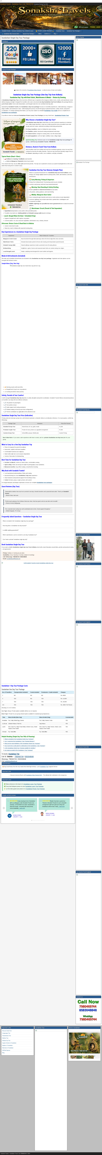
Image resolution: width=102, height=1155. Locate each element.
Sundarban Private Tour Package (35, 788)
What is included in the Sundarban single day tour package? (18, 521)
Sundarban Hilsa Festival (34, 90)
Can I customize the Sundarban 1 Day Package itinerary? (19, 741)
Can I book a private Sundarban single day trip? (15, 539)
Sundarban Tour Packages (73, 31)
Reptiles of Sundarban (7, 1045)
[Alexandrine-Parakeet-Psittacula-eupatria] (78, 1057)
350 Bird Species (6, 1050)
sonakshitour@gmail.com (13, 558)
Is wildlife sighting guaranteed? (10, 530)
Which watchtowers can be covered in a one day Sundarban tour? (20, 535)
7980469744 (19, 757)
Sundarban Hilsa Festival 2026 (34, 775)
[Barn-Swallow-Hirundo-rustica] (84, 1057)
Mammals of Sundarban (7, 1047)
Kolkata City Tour (6, 1040)
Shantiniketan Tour (6, 1035)
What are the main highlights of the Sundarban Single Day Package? (22, 743)
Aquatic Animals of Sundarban (9, 1043)
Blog (55, 33)
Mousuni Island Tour (7, 1030)
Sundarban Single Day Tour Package (16, 38)
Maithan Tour (5, 1038)
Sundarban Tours (60, 31)
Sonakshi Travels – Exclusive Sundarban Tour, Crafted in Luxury (17, 31)
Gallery (40, 33)
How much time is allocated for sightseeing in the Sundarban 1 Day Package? (24, 745)
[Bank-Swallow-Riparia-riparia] (72, 1057)
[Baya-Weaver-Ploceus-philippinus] (89, 1057)
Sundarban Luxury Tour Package (33, 784)
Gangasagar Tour (6, 1033)
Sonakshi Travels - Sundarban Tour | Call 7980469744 (16, 4)
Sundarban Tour (44, 766)
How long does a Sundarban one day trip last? (15, 525)
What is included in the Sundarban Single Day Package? (19, 739)
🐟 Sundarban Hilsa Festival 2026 (10, 33)
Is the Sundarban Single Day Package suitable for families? (20, 748)
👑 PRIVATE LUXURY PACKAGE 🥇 (45, 31)
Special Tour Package (28, 33)
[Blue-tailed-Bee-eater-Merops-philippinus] (95, 1057)
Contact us (47, 33)
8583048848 (29, 757)
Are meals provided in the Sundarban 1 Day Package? (18, 750)
